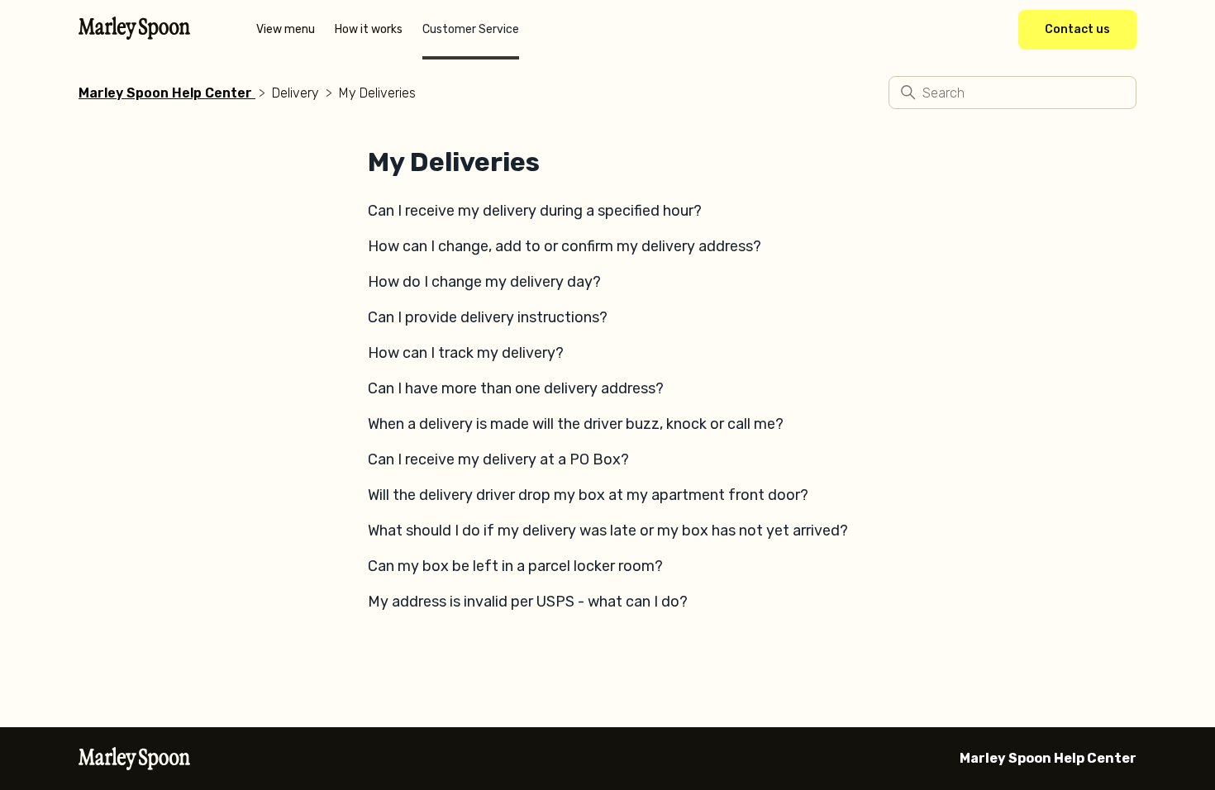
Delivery (295, 93)
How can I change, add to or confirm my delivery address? (564, 246)
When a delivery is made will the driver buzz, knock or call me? (576, 424)
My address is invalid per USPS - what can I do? (528, 601)
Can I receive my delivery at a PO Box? (498, 459)
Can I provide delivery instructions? (488, 317)
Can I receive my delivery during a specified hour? (535, 211)
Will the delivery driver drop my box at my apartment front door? (588, 495)
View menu (285, 29)
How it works (369, 29)
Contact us (1077, 29)
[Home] (134, 35)
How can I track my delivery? (466, 353)
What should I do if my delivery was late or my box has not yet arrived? (608, 530)
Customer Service (470, 29)
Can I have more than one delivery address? (516, 388)
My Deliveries (377, 93)
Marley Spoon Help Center (165, 93)
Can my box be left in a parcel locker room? (515, 566)
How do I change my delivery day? (484, 282)
